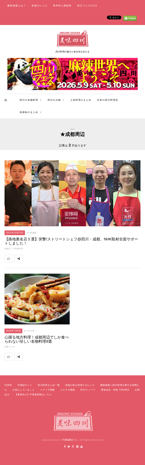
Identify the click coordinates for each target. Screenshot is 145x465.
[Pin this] (52, 258)
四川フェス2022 (87, 5)
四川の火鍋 (54, 100)
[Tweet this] (35, 258)
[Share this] (27, 258)
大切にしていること (23, 390)
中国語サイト (25, 385)
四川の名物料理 (29, 100)
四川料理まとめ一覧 (49, 385)
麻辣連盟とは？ (16, 5)
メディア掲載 (47, 390)
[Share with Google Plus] (43, 258)
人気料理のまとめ (80, 100)
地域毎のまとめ (29, 112)
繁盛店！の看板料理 (14, 249)
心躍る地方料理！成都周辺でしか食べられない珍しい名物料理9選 (37, 339)
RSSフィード (88, 390)
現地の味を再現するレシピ (80, 385)
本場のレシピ (39, 5)
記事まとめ (10, 347)
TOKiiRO (67, 439)
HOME (8, 385)
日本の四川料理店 (107, 100)
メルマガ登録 (67, 390)
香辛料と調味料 (62, 5)
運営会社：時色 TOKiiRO (115, 390)
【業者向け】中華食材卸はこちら (33, 394)
